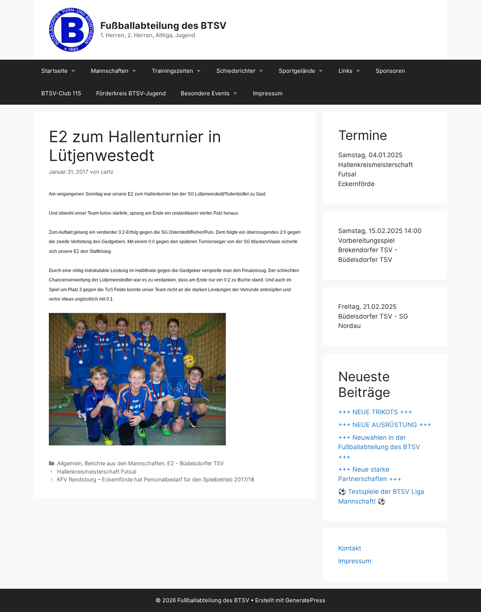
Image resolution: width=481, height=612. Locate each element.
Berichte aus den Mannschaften (124, 463)
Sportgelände (297, 70)
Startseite (54, 70)
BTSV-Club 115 (61, 93)
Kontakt (349, 548)
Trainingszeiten (172, 70)
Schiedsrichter (236, 70)
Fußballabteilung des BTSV (163, 25)
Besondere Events (205, 93)
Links (345, 70)
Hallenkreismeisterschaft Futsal (96, 471)
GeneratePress (305, 600)
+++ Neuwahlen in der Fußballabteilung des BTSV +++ (379, 447)
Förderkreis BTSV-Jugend (131, 93)
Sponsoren (390, 70)
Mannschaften (110, 70)
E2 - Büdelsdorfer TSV (195, 463)
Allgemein (69, 463)
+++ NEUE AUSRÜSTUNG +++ (384, 425)
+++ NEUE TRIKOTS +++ (375, 412)
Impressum (268, 93)
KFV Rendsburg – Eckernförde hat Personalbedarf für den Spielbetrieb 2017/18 (155, 479)
